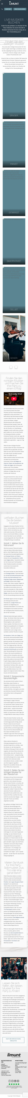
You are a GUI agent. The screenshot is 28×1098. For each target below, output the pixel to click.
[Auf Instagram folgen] (12, 1081)
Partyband (6, 940)
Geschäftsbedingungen (21, 1062)
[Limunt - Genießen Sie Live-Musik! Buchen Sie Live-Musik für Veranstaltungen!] (14, 3)
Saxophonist (15, 558)
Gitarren (6, 616)
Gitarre (18, 556)
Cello (12, 635)
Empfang (6, 579)
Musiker (6, 882)
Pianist (10, 463)
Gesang (8, 556)
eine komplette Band (16, 932)
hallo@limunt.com (5, 1072)
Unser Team (18, 1072)
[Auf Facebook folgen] (9, 1081)
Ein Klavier (6, 598)
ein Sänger (16, 461)
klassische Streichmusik (10, 649)
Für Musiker (18, 1071)
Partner (17, 1069)
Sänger (5, 593)
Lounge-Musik (15, 602)
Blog (16, 1065)
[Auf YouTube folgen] (18, 1081)
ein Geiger (10, 465)
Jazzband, (14, 940)
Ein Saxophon (7, 635)
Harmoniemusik (14, 577)
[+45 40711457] (2, 9)
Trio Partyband (8, 909)
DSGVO (17, 1064)
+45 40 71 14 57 (5, 1071)
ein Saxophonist (17, 463)
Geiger (8, 560)
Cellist (21, 558)
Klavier (12, 556)
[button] (2, 4)
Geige (18, 635)
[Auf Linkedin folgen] (15, 1081)
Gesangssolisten (10, 573)
